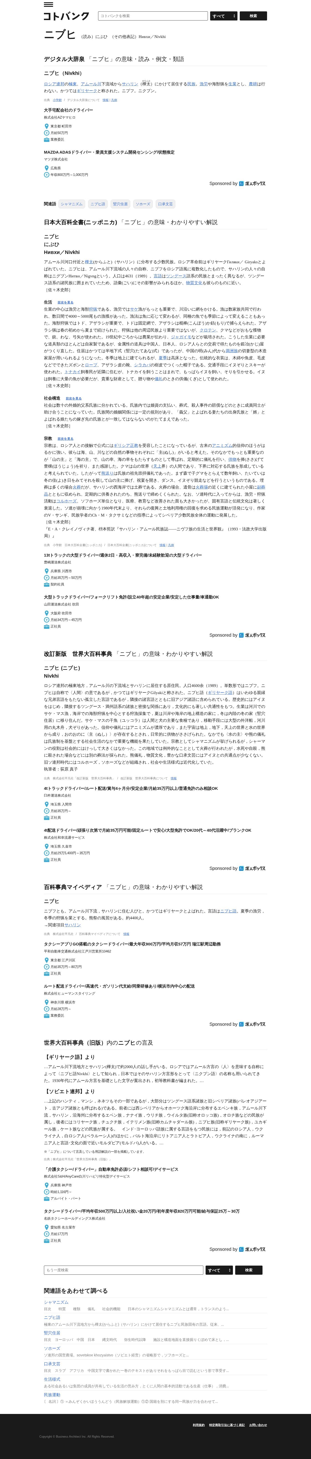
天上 (157, 466)
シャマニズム (72, 204)
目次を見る (66, 302)
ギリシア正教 (126, 445)
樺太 (89, 262)
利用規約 (199, 1425)
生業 (232, 84)
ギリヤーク (87, 91)
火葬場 (202, 487)
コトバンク (66, 15)
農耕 (253, 84)
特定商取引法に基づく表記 (227, 1425)
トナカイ (72, 372)
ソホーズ (143, 204)
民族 (191, 84)
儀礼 (159, 379)
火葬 (77, 487)
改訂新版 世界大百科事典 (78, 654)
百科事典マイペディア (73, 887)
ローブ (91, 365)
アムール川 (91, 84)
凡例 (114, 100)
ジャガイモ (181, 337)
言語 (158, 276)
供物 (232, 459)
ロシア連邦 (54, 84)
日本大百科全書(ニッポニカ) (80, 222)
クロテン (208, 330)
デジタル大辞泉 (64, 59)
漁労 (204, 84)
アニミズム (222, 445)
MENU (48, 4)
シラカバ (142, 365)
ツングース (176, 276)
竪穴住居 (120, 204)
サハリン (130, 84)
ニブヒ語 (98, 204)
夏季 (163, 358)
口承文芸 (165, 204)
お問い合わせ (258, 1425)
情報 (106, 100)
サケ (134, 309)
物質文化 (194, 283)
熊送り (107, 473)
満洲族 (232, 351)
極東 (73, 84)
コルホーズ (66, 501)
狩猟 (93, 309)
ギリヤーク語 (220, 692)
